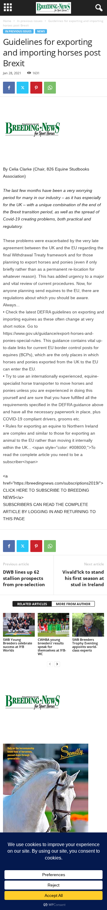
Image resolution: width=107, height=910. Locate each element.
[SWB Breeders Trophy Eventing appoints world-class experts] (88, 625)
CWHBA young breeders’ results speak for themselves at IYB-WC (52, 646)
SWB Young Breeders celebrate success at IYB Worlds (17, 644)
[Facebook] (9, 88)
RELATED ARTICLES (32, 604)
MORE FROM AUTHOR (73, 604)
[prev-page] (50, 664)
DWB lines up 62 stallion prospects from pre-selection (24, 578)
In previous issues (30, 21)
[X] (23, 88)
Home (7, 21)
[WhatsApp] (50, 88)
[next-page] (57, 664)
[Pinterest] (36, 88)
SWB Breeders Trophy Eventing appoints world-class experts (85, 644)
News (41, 31)
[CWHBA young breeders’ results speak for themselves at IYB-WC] (54, 625)
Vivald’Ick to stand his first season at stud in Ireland (83, 578)
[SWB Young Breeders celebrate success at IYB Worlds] (19, 625)
